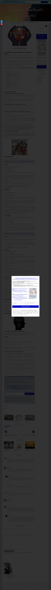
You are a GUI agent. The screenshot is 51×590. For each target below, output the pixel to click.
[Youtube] (1, 24)
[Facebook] (1, 21)
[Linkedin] (1, 22)
